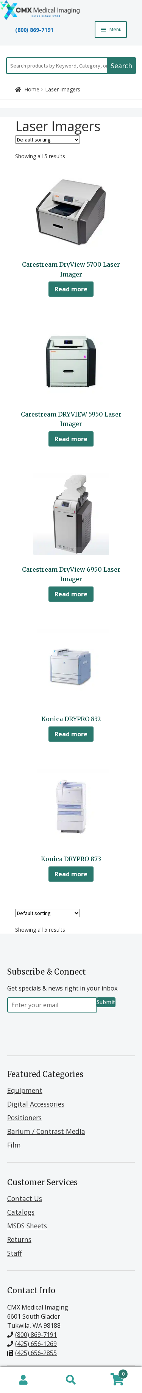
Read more (71, 289)
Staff (14, 1253)
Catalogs (20, 1212)
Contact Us (24, 1198)
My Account (23, 1380)
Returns (19, 1239)
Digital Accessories (35, 1103)
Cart (110, 1372)
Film (14, 1144)
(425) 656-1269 (36, 1344)
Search (121, 65)
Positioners (24, 1117)
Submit (106, 1002)
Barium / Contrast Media (46, 1131)
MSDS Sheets (27, 1225)
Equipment (24, 1090)
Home (31, 89)
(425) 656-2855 (36, 1353)
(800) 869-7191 (34, 29)
